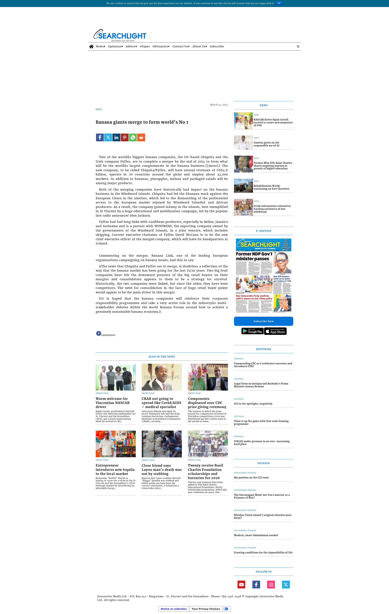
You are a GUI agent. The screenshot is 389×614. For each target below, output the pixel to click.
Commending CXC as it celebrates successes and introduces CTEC (263, 365)
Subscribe (217, 46)
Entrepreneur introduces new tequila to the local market (115, 470)
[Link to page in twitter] (108, 137)
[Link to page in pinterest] (125, 137)
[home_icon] (91, 46)
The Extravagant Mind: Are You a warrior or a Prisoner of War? (262, 496)
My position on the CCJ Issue (251, 477)
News (100, 46)
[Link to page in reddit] (141, 137)
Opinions (115, 46)
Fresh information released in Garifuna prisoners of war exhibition (272, 209)
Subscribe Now (264, 321)
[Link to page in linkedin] (116, 137)
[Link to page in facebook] (100, 137)
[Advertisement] (194, 73)
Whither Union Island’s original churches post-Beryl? (263, 516)
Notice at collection (174, 608)
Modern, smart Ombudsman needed (256, 535)
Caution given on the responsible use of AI (266, 144)
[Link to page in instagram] (271, 584)
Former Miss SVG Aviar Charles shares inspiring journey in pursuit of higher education (273, 166)
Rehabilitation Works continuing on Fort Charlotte (271, 187)
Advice (131, 46)
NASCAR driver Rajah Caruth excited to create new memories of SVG (273, 122)
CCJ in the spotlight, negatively (253, 403)
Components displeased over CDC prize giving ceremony (207, 403)
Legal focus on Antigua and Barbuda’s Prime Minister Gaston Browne (261, 385)
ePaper (145, 46)
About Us (199, 46)
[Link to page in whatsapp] (133, 137)
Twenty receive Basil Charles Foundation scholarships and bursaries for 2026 (205, 472)
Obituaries (160, 46)
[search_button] (298, 46)
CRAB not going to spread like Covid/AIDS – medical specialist (161, 403)
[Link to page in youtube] (241, 584)
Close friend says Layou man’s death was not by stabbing (162, 470)
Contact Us (180, 46)
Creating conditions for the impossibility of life (263, 552)
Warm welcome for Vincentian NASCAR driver (113, 403)
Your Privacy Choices (206, 608)
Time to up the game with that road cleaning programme (261, 422)
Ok (279, 3)
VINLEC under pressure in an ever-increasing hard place (262, 443)
